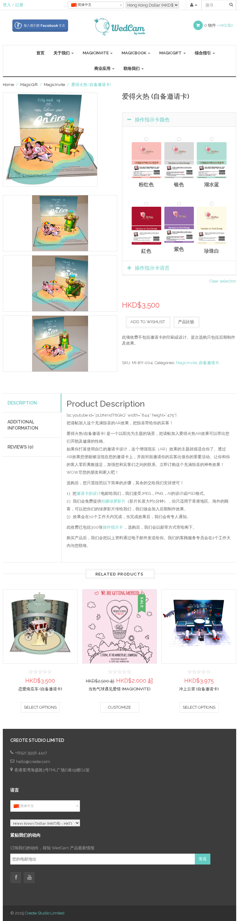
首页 (40, 53)
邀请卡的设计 (89, 493)
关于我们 (62, 53)
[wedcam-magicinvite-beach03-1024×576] (60, 283)
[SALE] (119, 626)
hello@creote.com (33, 761)
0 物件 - (218, 25)
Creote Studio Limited (44, 913)
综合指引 (203, 53)
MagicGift (171, 53)
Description (22, 402)
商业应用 (102, 68)
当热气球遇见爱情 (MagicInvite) (119, 689)
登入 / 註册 (13, 4)
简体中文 (84, 5)
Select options (40, 707)
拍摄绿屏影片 (113, 501)
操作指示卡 (113, 527)
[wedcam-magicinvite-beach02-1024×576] (60, 343)
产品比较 (186, 321)
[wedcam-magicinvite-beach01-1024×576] (60, 223)
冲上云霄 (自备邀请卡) (199, 689)
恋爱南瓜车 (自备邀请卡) (40, 689)
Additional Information (22, 425)
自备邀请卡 (209, 362)
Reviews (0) (20, 447)
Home (8, 84)
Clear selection (222, 281)
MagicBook (134, 53)
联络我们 (132, 68)
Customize (119, 707)
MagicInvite (96, 53)
